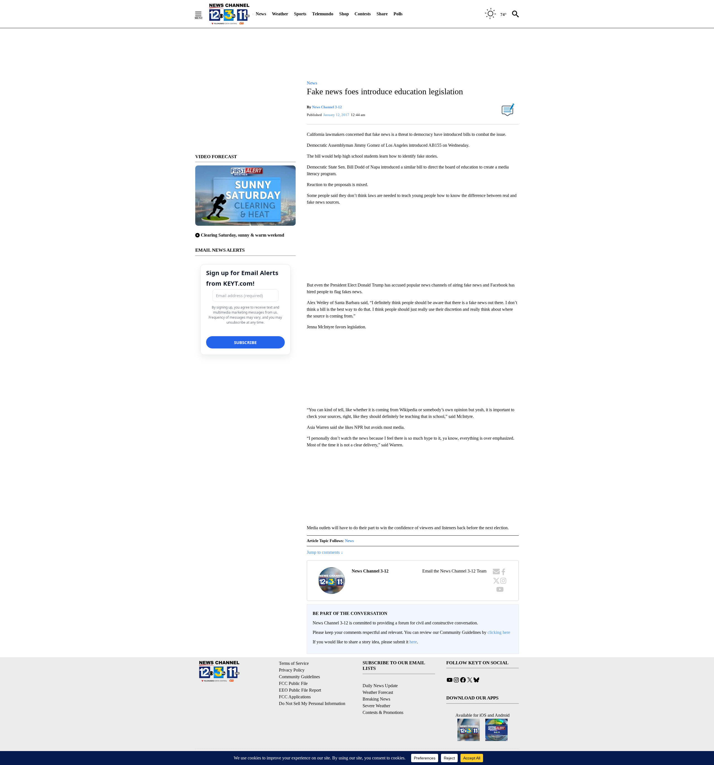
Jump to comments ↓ (325, 552)
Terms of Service (294, 663)
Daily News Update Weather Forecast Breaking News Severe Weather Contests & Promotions (383, 699)
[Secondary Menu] (202, 14)
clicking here (499, 632)
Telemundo (322, 13)
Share (382, 13)
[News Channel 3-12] (229, 14)
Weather (280, 13)
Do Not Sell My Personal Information (312, 703)
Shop (344, 13)
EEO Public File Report (300, 690)
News (261, 13)
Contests (362, 13)
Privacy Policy (292, 670)
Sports (300, 13)
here (413, 641)
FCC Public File (293, 683)
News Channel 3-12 (327, 107)
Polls (398, 13)
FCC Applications (295, 696)
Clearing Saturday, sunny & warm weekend (242, 235)
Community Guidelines (299, 676)
